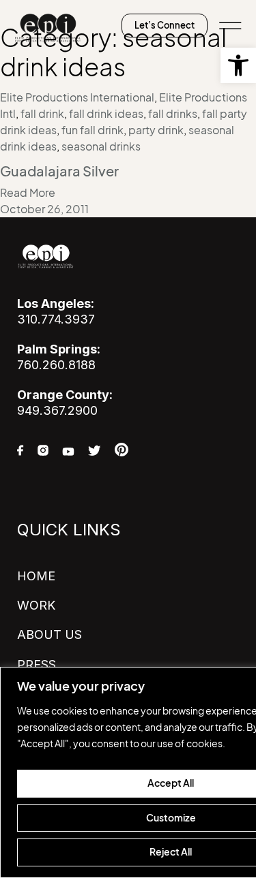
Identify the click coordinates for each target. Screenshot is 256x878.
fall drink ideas (106, 114)
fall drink (42, 114)
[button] (238, 65)
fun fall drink (92, 130)
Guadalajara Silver (59, 171)
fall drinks (172, 114)
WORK (36, 605)
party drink (156, 130)
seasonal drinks (101, 146)
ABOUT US (49, 634)
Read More (27, 193)
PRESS (36, 664)
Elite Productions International (77, 97)
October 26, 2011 (44, 209)
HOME (36, 576)
